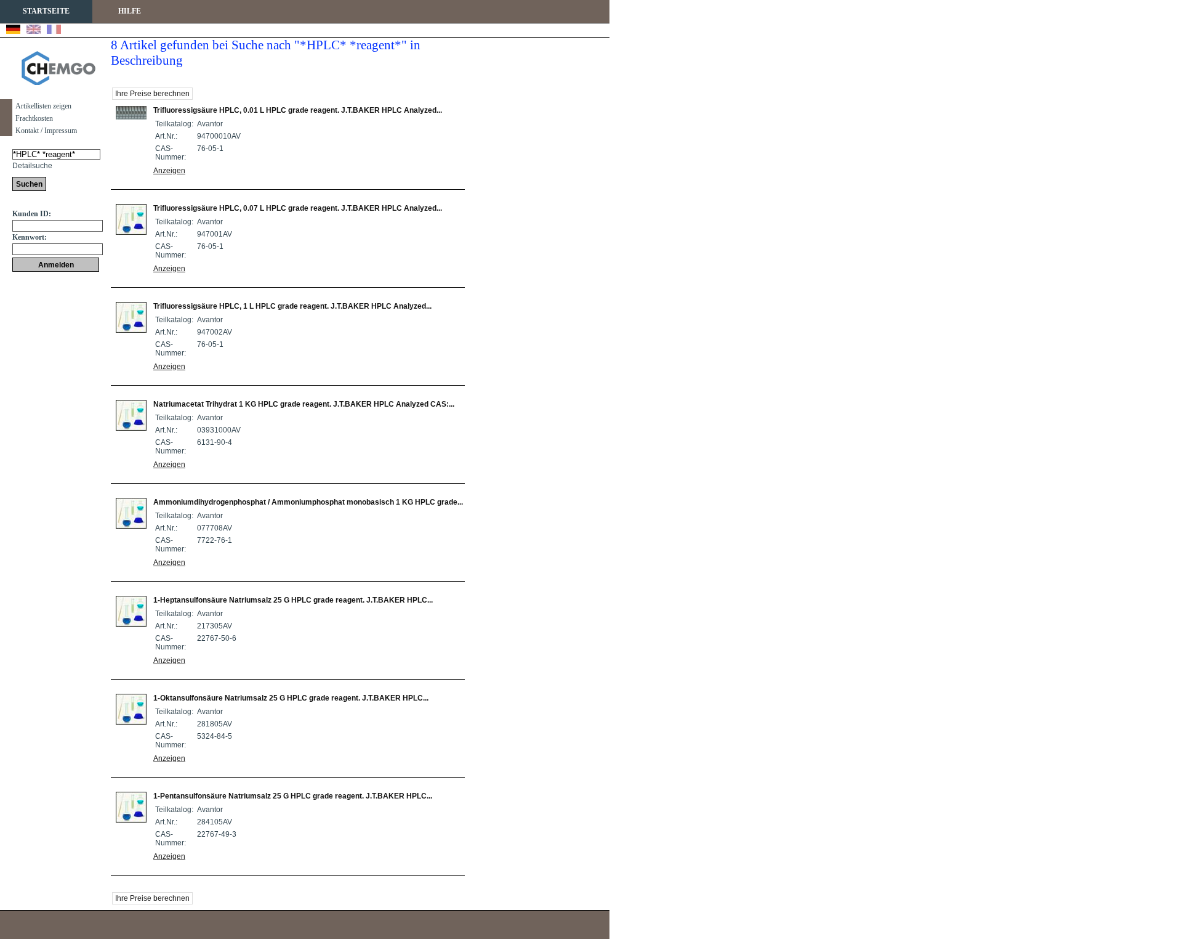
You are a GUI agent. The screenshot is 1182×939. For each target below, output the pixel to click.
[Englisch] (33, 31)
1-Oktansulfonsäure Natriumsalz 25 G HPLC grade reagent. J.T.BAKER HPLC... (290, 698)
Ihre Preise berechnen (152, 93)
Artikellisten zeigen (43, 106)
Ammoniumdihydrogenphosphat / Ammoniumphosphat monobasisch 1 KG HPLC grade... (308, 502)
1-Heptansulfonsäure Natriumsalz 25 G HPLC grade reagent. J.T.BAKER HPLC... (293, 600)
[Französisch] (54, 31)
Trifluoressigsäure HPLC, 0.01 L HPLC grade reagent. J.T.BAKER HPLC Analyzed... (297, 110)
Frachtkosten (34, 118)
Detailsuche (32, 165)
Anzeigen (169, 170)
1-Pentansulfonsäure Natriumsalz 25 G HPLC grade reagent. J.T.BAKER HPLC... (292, 796)
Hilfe (129, 11)
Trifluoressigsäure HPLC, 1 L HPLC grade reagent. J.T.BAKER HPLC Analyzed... (292, 306)
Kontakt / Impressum (46, 130)
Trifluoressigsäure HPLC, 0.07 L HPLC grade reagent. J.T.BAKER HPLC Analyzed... (297, 208)
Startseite (46, 11)
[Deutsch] (13, 31)
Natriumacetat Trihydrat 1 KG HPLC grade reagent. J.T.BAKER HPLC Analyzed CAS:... (303, 404)
